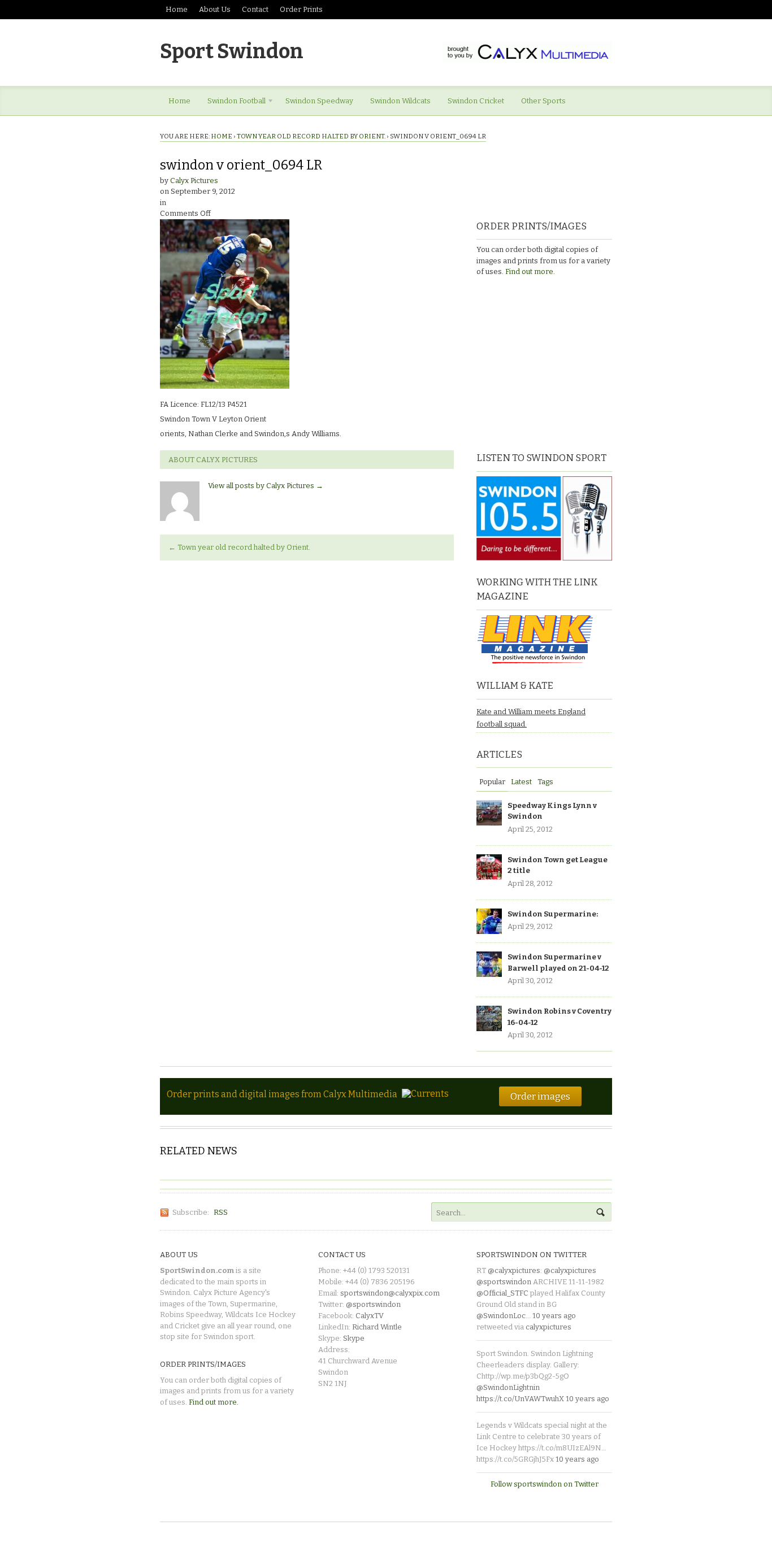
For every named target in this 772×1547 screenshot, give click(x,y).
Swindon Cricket (476, 101)
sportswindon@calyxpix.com (390, 1293)
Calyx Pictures (194, 180)
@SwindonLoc (501, 1315)
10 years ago (554, 1315)
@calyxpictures (514, 1270)
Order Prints (301, 9)
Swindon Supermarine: (553, 914)
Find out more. (530, 271)
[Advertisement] (547, 362)
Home (177, 9)
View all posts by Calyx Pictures (265, 485)
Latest (521, 781)
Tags (545, 781)
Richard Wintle (377, 1327)
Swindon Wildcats (400, 101)
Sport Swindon (231, 51)
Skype (354, 1338)
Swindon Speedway (319, 101)
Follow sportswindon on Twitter (544, 1484)
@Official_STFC (502, 1293)
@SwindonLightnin (508, 1387)
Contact (255, 9)
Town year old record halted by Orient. (311, 136)
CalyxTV (369, 1315)
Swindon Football (232, 103)
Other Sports (543, 101)
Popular (492, 781)
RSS (221, 1212)
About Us (215, 9)
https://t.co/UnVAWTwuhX (520, 1398)
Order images (540, 1096)
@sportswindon (373, 1304)
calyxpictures (548, 1327)
